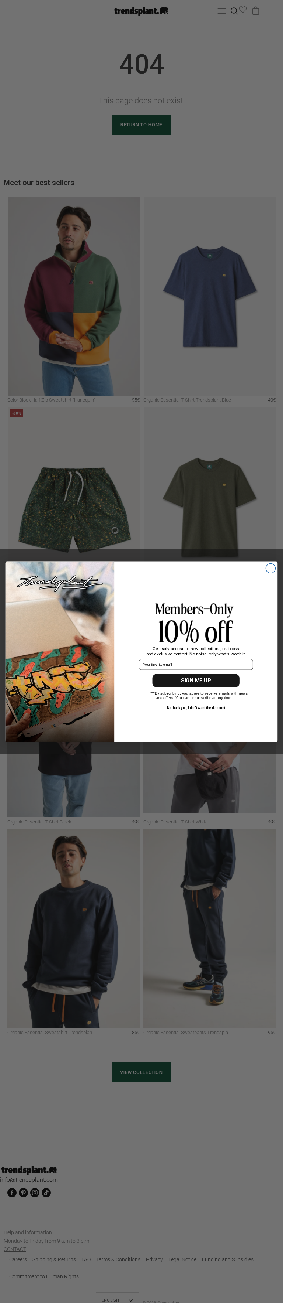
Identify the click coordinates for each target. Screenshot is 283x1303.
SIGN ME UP (196, 680)
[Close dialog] (270, 568)
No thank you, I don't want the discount (196, 707)
